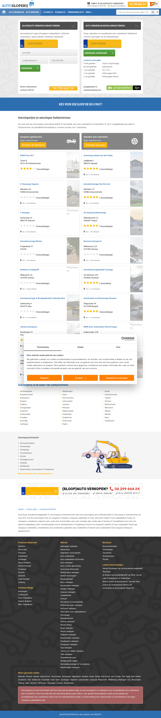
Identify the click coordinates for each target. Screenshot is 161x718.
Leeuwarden (67, 401)
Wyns (107, 417)
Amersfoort (45, 676)
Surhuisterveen (111, 394)
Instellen (79, 378)
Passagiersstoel (26, 459)
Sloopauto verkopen (68, 644)
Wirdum (108, 414)
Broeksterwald (26, 394)
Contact (63, 598)
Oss (129, 679)
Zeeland (21, 575)
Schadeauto (60, 12)
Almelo (29, 676)
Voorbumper (25, 446)
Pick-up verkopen (67, 621)
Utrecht (21, 572)
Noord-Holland (24, 566)
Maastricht (102, 679)
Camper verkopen (67, 588)
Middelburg (112, 679)
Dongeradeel (25, 407)
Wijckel (108, 411)
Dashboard (24, 466)
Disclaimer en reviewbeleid (71, 602)
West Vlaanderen (25, 604)
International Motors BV (121, 584)
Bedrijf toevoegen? (68, 575)
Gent (58, 679)
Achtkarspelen (26, 391)
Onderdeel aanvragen (96, 53)
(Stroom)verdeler (27, 443)
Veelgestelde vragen (69, 660)
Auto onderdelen (16, 12)
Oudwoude (66, 420)
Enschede (45, 679)
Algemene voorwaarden (70, 552)
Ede (29, 679)
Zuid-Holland (23, 579)
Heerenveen (67, 391)
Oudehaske (67, 414)
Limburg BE (23, 594)
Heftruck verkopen (68, 608)
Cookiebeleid (65, 595)
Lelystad (93, 679)
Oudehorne (67, 417)
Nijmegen (122, 679)
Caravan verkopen (67, 592)
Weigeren (44, 378)
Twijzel (108, 397)
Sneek (107, 391)
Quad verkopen (66, 628)
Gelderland (22, 556)
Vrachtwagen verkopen (69, 667)
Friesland (32, 509)
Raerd (64, 424)
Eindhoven (36, 679)
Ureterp (108, 401)
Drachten (24, 411)
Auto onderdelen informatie (72, 559)
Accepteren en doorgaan (117, 378)
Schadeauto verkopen (69, 641)
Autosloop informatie (69, 569)
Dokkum (23, 404)
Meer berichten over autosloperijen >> (35, 473)
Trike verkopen (66, 654)
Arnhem (85, 676)
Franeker (23, 417)
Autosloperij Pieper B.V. (124, 588)
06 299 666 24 (138, 4)
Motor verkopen (67, 631)
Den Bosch (105, 676)
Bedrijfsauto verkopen (69, 572)
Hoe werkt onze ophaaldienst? (73, 611)
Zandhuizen (109, 420)
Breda (97, 676)
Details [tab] (80, 347)
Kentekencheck (66, 618)
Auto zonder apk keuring (70, 566)
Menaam (66, 407)
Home (21, 509)
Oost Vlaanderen (25, 598)
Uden (27, 683)
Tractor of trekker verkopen (72, 651)
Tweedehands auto (75, 12)
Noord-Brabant (24, 562)
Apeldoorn (76, 676)
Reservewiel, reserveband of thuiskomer (37, 469)
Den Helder (136, 676)
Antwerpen (22, 591)
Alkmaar (21, 676)
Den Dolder (116, 676)
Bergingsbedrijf (66, 579)
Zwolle (59, 683)
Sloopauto (48, 12)
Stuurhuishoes (26, 453)
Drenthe (21, 546)
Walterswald (110, 404)
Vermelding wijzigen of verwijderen (75, 664)
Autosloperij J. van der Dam (128, 581)
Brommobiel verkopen (69, 585)
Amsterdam (56, 676)
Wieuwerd (109, 407)
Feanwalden (25, 414)
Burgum (23, 401)
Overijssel (22, 569)
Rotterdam (136, 679)
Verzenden (26, 68)
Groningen (22, 559)
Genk (52, 679)
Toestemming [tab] (43, 347)
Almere (36, 676)
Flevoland (22, 549)
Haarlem (73, 679)
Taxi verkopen (66, 647)
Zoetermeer (69, 683)
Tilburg (21, 683)
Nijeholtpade (67, 411)
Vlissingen (51, 683)
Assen (91, 676)
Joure (64, 394)
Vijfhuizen (42, 683)
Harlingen (24, 424)
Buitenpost (25, 397)
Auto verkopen (32, 12)
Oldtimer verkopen (68, 634)
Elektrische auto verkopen (71, 605)
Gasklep (23, 462)
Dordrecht (22, 679)
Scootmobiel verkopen (69, 638)
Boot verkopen (66, 582)
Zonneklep (24, 449)
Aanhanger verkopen (68, 546)
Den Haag (126, 676)
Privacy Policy (66, 624)
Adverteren (65, 549)
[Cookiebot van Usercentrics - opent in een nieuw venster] (123, 339)
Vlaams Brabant (25, 601)
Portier (23, 456)
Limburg (21, 582)
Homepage (65, 615)
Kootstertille (68, 397)
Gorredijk (24, 420)
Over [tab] (118, 347)
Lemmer (65, 404)
